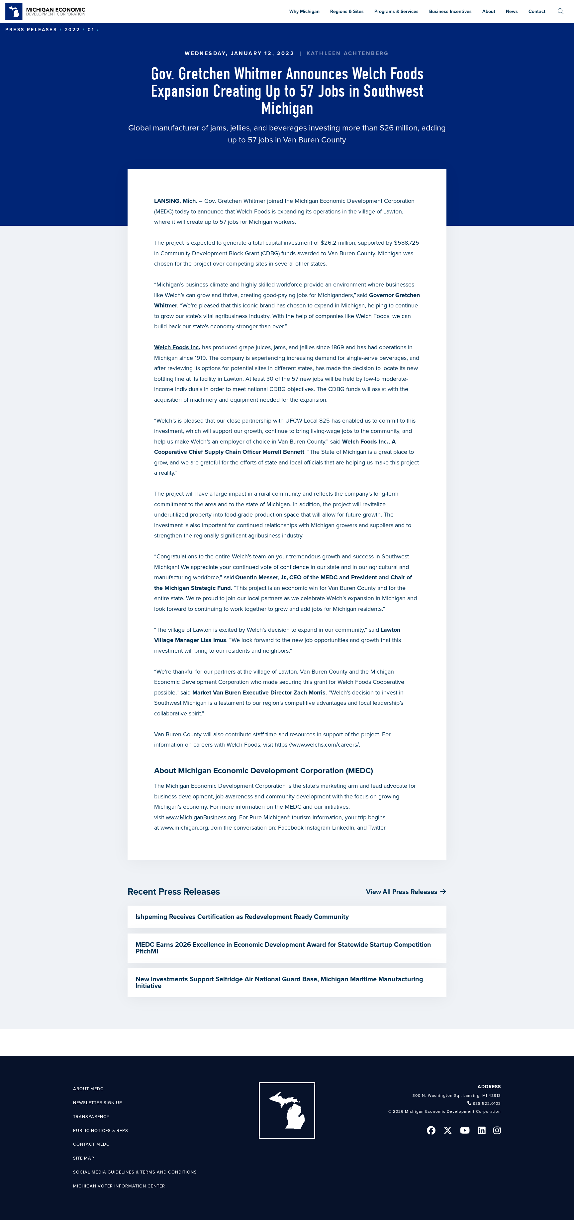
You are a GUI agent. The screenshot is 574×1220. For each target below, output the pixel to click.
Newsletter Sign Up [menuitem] (97, 1102)
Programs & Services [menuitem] (396, 11)
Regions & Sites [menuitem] (347, 11)
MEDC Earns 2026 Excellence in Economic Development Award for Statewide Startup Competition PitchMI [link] (283, 948)
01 (91, 30)
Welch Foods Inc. (177, 347)
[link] (45, 11)
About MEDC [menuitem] (88, 1089)
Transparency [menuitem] (91, 1116)
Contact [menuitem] (536, 11)
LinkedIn (343, 827)
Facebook (291, 827)
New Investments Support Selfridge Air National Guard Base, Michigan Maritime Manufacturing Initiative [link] (279, 982)
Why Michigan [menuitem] (304, 11)
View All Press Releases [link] (401, 892)
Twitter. (377, 827)
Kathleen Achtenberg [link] (348, 53)
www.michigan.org (184, 827)
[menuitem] (560, 11)
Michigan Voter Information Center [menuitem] (119, 1186)
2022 (72, 30)
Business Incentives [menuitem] (450, 11)
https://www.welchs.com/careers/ (317, 744)
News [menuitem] (512, 11)
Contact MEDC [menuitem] (91, 1144)
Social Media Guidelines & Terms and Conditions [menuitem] (135, 1172)
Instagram (318, 827)
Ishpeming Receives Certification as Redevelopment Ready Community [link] (242, 917)
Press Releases (31, 30)
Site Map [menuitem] (83, 1158)
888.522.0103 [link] (487, 1103)
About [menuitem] (488, 11)
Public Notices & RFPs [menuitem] (100, 1130)
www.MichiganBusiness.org (201, 817)
